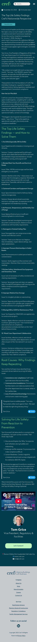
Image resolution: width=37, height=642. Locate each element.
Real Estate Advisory (18, 605)
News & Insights (18, 589)
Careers (18, 592)
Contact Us (18, 595)
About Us (18, 583)
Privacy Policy (21, 635)
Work (18, 586)
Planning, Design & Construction (18, 608)
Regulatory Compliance (18, 611)
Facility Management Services (18, 614)
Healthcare (8, 24)
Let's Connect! (18, 546)
